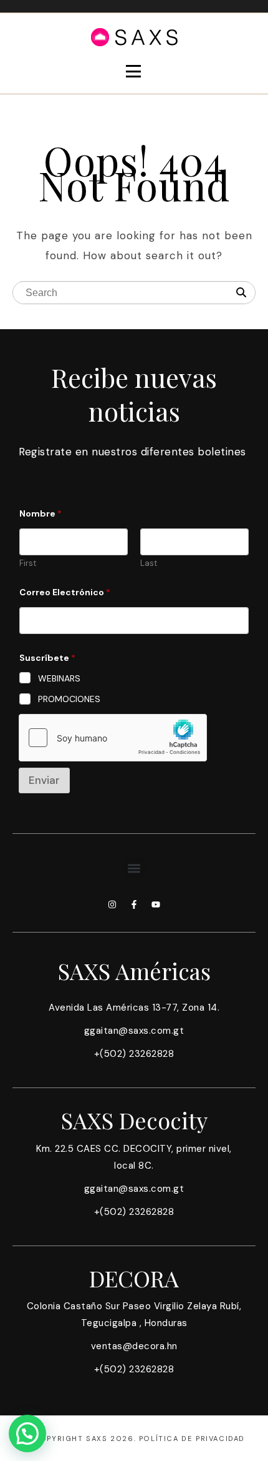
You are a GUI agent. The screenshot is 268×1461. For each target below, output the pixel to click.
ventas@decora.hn (134, 1346)
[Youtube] (156, 904)
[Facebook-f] (134, 904)
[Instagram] (112, 904)
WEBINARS (59, 678)
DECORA (134, 1278)
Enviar (44, 780)
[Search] (241, 293)
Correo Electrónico (64, 592)
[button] (134, 868)
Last (148, 563)
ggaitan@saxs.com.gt (134, 1030)
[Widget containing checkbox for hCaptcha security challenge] (113, 737)
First (27, 563)
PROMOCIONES (69, 699)
